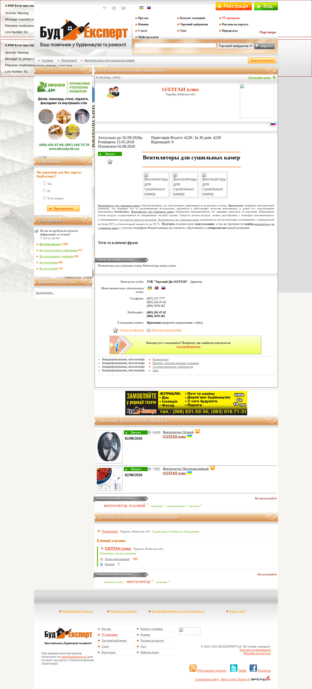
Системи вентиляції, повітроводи (173, 367)
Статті (142, 30)
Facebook (264, 670)
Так (49, 183)
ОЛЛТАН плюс (180, 89)
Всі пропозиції (264, 498)
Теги (183, 30)
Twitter (242, 670)
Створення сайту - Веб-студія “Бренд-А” (223, 679)
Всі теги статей (48, 268)
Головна (47, 60)
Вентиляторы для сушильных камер (110, 60)
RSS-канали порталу (211, 670)
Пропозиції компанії (117, 559)
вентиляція (194, 506)
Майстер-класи (148, 37)
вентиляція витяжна (176, 506)
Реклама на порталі (235, 24)
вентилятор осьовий (125, 505)
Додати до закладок (132, 330)
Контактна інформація (255, 650)
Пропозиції (69, 60)
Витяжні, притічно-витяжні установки (176, 363)
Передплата (230, 30)
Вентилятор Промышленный (186, 469)
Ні (48, 191)
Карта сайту (237, 611)
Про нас (143, 18)
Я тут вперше (55, 198)
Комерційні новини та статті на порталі (178, 611)
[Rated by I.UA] (189, 634)
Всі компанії (266, 574)
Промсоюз (109, 531)
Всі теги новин (48, 262)
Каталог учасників (192, 18)
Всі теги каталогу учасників (56, 256)
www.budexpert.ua (188, 346)
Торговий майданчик (194, 24)
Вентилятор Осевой (178, 432)
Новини (143, 24)
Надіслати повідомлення (167, 330)
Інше (155, 370)
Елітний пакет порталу (77, 611)
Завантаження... (44, 292)
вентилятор (157, 506)
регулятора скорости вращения (138, 219)
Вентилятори (160, 359)
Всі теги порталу (50, 244)
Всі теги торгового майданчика (58, 250)
